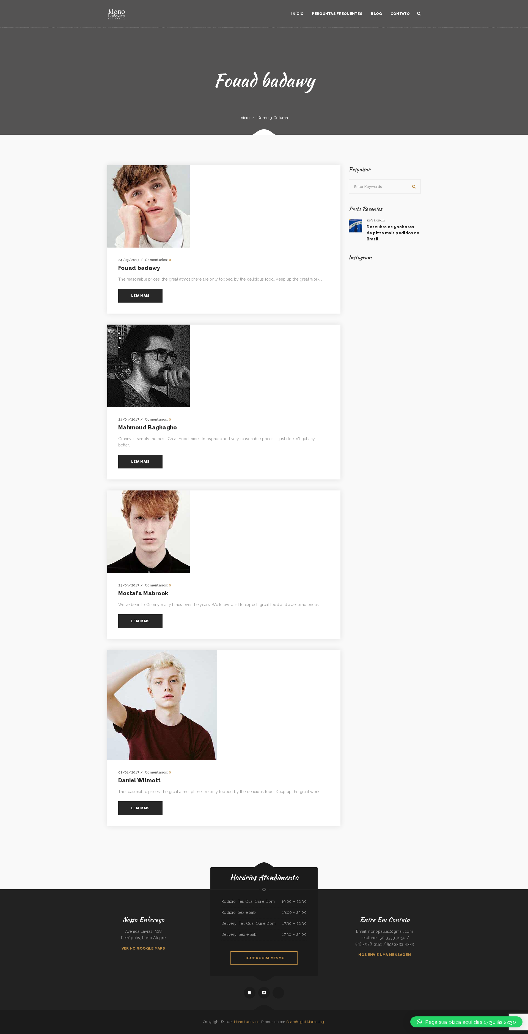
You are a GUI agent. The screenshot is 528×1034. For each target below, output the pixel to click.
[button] (466, 1021)
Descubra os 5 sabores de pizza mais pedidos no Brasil (393, 233)
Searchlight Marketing (305, 1022)
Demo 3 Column (272, 118)
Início (245, 118)
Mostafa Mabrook (143, 593)
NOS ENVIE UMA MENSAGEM (384, 955)
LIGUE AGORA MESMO (264, 958)
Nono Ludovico (247, 1022)
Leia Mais (140, 296)
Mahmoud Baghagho (147, 427)
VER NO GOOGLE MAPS (143, 948)
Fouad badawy (139, 268)
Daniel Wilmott (139, 780)
